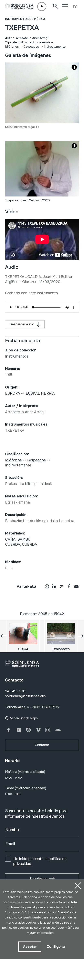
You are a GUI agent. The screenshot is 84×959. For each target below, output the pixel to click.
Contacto (42, 745)
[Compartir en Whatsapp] (47, 586)
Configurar (56, 946)
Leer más (64, 928)
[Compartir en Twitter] (61, 586)
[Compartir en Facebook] (69, 586)
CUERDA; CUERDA (21, 544)
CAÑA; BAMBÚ (17, 539)
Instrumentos (16, 356)
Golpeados (31, 47)
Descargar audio (21, 324)
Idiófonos (12, 47)
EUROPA (12, 393)
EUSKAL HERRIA (40, 393)
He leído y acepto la (39, 861)
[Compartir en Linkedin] (54, 586)
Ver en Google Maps (24, 718)
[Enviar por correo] (76, 586)
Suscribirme (38, 879)
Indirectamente (55, 47)
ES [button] (75, 7)
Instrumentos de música (25, 19)
